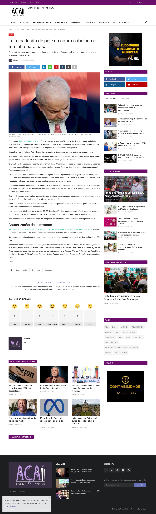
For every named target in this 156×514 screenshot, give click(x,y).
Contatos (23, 2)
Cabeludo (48, 270)
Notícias (16, 29)
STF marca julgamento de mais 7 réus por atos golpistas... (124, 298)
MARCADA (124, 327)
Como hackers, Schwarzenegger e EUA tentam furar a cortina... (85, 492)
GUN (128, 337)
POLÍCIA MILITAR (120, 352)
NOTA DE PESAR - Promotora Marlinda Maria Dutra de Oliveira (131, 156)
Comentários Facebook (21, 437)
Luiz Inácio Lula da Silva (28, 141)
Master (15, 60)
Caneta (120, 337)
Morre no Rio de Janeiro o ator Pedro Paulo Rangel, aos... (54, 386)
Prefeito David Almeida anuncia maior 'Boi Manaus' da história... (86, 388)
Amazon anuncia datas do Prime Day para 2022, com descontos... (20, 388)
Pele (32, 270)
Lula (17, 270)
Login (131, 2)
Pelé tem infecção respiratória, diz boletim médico (22, 419)
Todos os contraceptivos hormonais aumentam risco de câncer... (130, 221)
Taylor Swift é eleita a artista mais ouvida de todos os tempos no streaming (78, 288)
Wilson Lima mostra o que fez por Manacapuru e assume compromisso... (131, 107)
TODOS (117, 332)
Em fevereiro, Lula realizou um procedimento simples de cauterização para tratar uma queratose (50, 229)
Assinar (140, 485)
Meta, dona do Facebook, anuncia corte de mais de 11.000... (51, 421)
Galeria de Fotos (121, 22)
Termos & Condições (138, 509)
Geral (22, 29)
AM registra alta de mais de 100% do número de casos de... (132, 144)
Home (13, 22)
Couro (39, 270)
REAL (106, 327)
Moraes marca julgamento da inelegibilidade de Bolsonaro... (82, 470)
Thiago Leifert (138, 337)
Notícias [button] (24, 22)
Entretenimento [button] (41, 22)
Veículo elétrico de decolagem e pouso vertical (121, 347)
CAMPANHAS (109, 337)
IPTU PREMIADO (137, 327)
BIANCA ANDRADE (111, 342)
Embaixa (108, 352)
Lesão (25, 270)
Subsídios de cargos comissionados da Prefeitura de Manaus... (131, 246)
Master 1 (11, 394)
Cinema (114, 327)
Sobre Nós (13, 2)
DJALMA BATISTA (129, 332)
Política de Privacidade (120, 509)
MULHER (108, 332)
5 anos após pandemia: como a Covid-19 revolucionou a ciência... (132, 132)
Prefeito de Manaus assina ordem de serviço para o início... (132, 233)
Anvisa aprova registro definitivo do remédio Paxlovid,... (132, 120)
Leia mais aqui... (10, 506)
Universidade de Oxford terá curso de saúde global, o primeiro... (84, 421)
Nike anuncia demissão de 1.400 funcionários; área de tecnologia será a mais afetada (31, 288)
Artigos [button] (89, 22)
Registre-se (140, 2)
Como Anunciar (34, 2)
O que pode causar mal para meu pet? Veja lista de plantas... (131, 208)
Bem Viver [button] (103, 22)
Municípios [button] (60, 22)
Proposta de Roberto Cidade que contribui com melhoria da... (83, 481)
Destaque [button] (75, 22)
